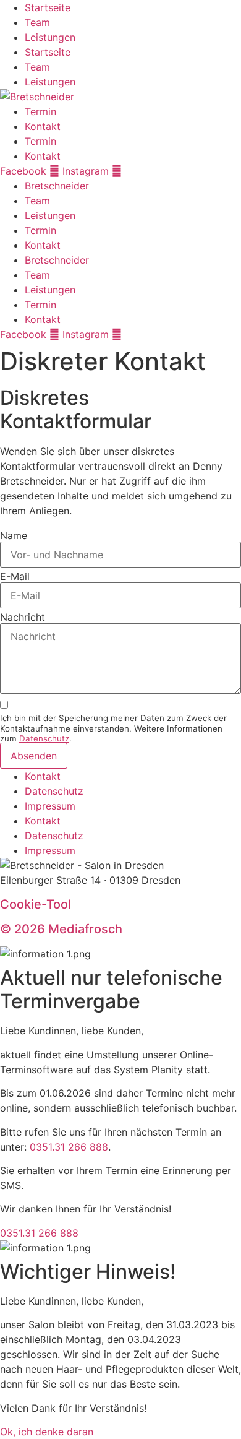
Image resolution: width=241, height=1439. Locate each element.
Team (37, 22)
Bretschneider (57, 185)
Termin (40, 111)
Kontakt (43, 126)
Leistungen (50, 37)
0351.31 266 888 (69, 1147)
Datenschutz (44, 738)
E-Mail (15, 576)
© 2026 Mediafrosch (61, 929)
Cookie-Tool (35, 904)
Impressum (50, 806)
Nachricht (22, 617)
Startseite (47, 7)
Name (13, 535)
